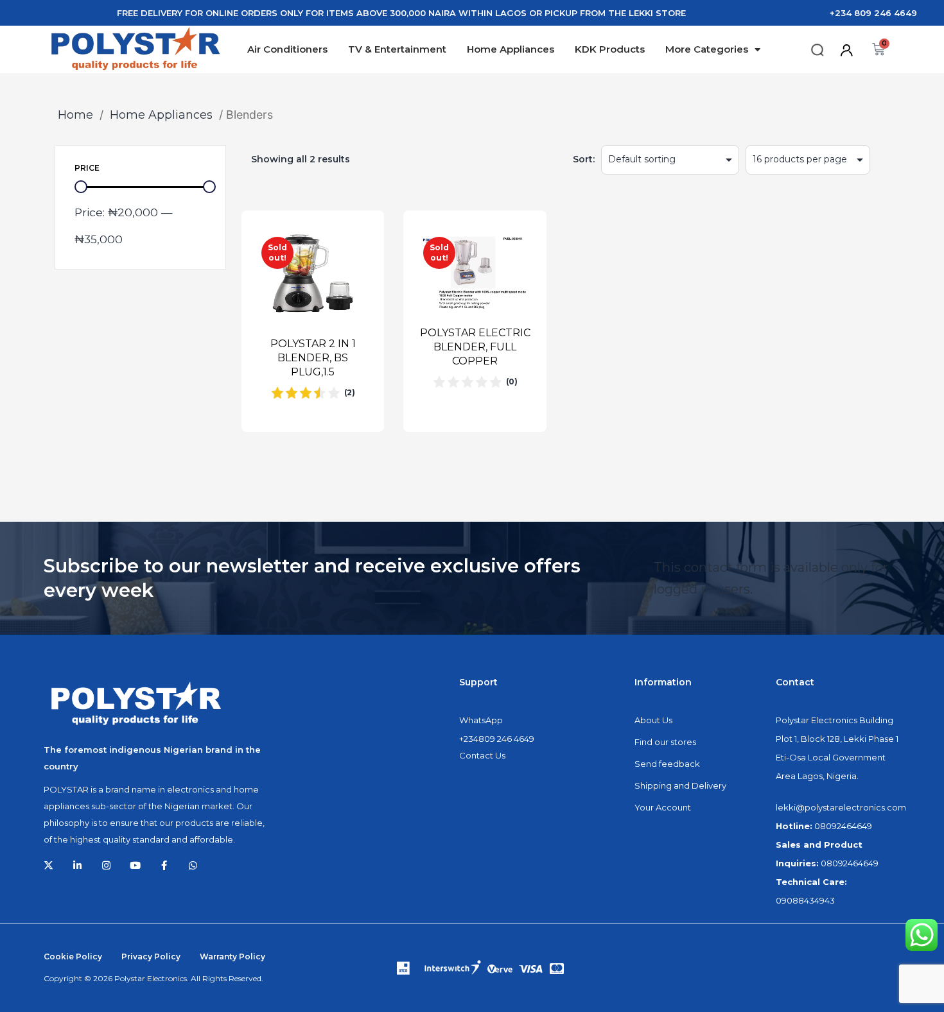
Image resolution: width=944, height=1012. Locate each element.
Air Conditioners (287, 49)
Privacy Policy (150, 956)
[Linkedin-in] (77, 865)
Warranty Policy (232, 956)
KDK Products (610, 49)
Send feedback (667, 764)
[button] (817, 50)
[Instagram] (106, 865)
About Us (653, 720)
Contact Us (482, 755)
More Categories (706, 49)
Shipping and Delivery (680, 785)
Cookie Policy (73, 956)
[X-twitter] (48, 865)
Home (75, 114)
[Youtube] (135, 865)
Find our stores (665, 742)
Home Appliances (510, 49)
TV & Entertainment (397, 49)
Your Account (662, 807)
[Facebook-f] (164, 865)
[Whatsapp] (193, 865)
